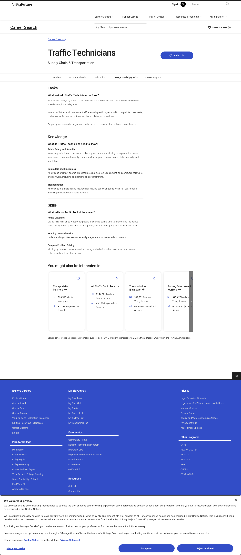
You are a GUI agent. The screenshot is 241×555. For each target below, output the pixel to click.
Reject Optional (205, 548)
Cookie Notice (31, 540)
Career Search (23, 27)
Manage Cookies (16, 548)
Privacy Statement (70, 540)
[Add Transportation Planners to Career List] (78, 278)
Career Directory (57, 39)
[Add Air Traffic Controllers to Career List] (116, 278)
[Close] (236, 500)
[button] (50, 301)
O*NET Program (111, 338)
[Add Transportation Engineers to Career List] (154, 278)
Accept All (146, 548)
